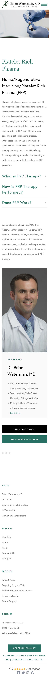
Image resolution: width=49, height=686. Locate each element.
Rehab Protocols (10, 595)
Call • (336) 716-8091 (24, 429)
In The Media (8, 510)
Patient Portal (9, 579)
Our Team (6, 499)
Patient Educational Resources (17, 590)
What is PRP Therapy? (21, 176)
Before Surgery (9, 601)
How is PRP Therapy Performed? (19, 189)
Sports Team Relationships (15, 504)
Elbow (5, 542)
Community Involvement (14, 515)
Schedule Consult (24, 648)
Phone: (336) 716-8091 (13, 622)
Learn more (15, 412)
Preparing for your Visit (13, 585)
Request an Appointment (24, 439)
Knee (4, 547)
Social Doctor (34, 659)
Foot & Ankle (8, 553)
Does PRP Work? (17, 202)
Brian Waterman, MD (12, 494)
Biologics (6, 558)
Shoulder (6, 536)
